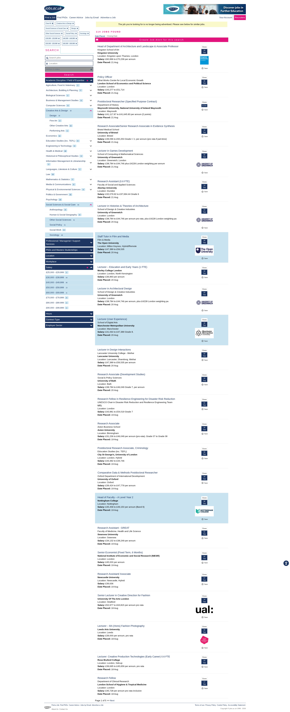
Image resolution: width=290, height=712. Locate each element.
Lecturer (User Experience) (112, 319)
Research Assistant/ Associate (114, 574)
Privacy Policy (210, 705)
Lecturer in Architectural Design (115, 288)
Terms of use (199, 705)
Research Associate (108, 423)
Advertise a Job (108, 17)
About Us (55, 709)
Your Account (225, 17)
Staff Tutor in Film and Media (113, 236)
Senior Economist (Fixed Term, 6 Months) (120, 552)
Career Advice (76, 17)
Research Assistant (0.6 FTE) (114, 181)
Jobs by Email (92, 17)
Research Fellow (107, 678)
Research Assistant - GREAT (113, 527)
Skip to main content (11, 2)
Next (112, 700)
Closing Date (112, 36)
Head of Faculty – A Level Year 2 (115, 497)
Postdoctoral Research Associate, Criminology (123, 448)
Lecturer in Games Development (115, 150)
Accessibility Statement (236, 705)
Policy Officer (105, 77)
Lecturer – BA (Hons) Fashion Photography (121, 625)
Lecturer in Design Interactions (114, 349)
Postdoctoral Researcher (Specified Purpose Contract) (127, 101)
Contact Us (63, 709)
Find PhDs (62, 17)
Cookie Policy (222, 705)
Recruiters (240, 17)
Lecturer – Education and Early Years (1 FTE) (122, 267)
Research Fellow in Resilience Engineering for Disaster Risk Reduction (136, 398)
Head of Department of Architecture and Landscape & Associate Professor (138, 46)
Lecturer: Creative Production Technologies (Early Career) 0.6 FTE (134, 656)
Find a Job (50, 17)
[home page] (54, 9)
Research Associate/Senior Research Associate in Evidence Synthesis (136, 126)
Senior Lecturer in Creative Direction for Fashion (124, 595)
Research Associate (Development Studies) (121, 374)
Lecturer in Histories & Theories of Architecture (123, 205)
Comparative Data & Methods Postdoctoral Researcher (128, 472)
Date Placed (100, 36)
